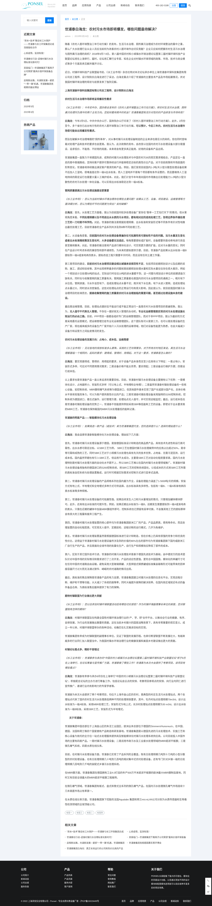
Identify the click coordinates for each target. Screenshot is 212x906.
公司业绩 (110, 5)
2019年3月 (29, 112)
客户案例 (68, 887)
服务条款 (25, 887)
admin (68, 36)
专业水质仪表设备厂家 (68, 901)
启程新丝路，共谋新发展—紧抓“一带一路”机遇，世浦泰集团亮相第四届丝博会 (39, 83)
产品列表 (68, 875)
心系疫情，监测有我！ (140, 831)
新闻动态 (125, 5)
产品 (98, 5)
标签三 (79, 813)
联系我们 (139, 5)
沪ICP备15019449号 (89, 901)
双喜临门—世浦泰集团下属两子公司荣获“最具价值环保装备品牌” (39, 71)
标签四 (100, 813)
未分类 (75, 19)
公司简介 (25, 875)
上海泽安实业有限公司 (38, 901)
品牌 (74, 5)
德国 (183, 5)
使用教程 (112, 879)
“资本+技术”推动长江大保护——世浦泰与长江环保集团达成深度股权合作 (39, 44)
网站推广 (112, 883)
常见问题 (112, 875)
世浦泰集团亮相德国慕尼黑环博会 (145, 843)
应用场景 (86, 5)
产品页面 (68, 879)
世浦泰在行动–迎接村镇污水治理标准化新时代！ (90, 837)
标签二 (90, 813)
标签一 (69, 813)
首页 (64, 5)
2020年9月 (29, 106)
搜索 (49, 20)
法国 (174, 5)
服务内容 (68, 883)
